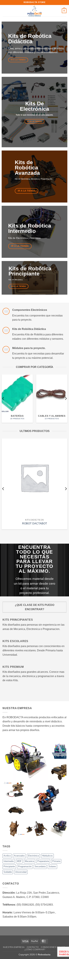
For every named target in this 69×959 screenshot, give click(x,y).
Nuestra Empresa (13, 947)
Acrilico (7, 855)
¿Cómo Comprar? (34, 949)
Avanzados (19, 855)
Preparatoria (43, 861)
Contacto (33, 947)
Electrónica (33, 855)
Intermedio (9, 861)
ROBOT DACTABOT (34, 523)
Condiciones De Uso (53, 947)
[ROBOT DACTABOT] (34, 478)
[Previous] (3, 398)
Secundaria (40, 866)
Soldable (8, 872)
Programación (24, 866)
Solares (52, 866)
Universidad (20, 872)
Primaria (56, 861)
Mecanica (29, 861)
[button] (5, 11)
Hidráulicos (47, 855)
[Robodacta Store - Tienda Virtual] (34, 11)
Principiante (9, 866)
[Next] (66, 398)
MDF (19, 861)
